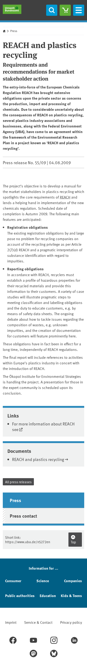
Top (73, 541)
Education (48, 595)
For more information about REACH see (43, 426)
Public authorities (20, 595)
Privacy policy (71, 622)
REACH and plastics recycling (38, 459)
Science (42, 580)
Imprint (10, 622)
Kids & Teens (71, 595)
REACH (65, 196)
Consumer (13, 580)
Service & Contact (38, 622)
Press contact (23, 515)
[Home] (12, 9)
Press (13, 31)
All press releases (18, 481)
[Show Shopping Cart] (65, 10)
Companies (73, 580)
